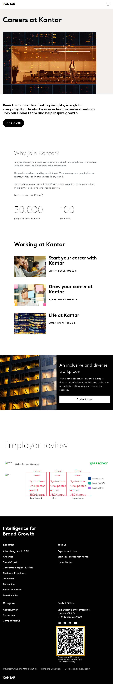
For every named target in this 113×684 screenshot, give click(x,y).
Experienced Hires (62, 300)
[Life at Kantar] (30, 323)
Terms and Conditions (50, 669)
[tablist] (56, 600)
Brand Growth (10, 562)
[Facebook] (65, 623)
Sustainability (10, 595)
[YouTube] (70, 623)
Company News (11, 621)
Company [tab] (9, 603)
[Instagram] (59, 623)
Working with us (61, 323)
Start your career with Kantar (73, 557)
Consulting (9, 584)
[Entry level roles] (30, 266)
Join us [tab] (62, 545)
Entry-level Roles (61, 271)
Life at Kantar (64, 315)
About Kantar (10, 610)
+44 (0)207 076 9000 (70, 617)
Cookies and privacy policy (77, 669)
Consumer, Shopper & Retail (18, 568)
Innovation (9, 579)
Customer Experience (14, 573)
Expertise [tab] (9, 545)
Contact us (9, 615)
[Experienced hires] (30, 295)
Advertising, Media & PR (16, 551)
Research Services (13, 590)
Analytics (8, 557)
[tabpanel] (29, 573)
